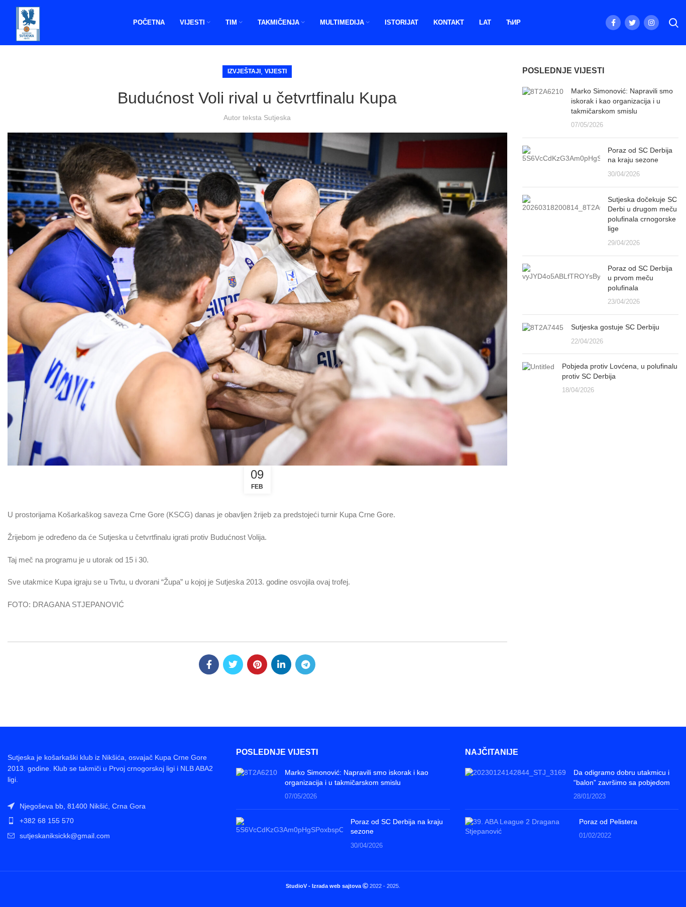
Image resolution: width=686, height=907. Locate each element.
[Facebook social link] (613, 22)
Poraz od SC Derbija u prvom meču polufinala (640, 278)
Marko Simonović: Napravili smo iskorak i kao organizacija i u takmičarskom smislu (622, 101)
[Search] (673, 23)
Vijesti (276, 71)
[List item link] (114, 820)
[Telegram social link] (305, 664)
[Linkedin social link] (281, 664)
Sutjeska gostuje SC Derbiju (615, 327)
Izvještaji (244, 71)
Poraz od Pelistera (608, 822)
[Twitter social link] (632, 22)
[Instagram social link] (651, 22)
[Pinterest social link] (257, 664)
